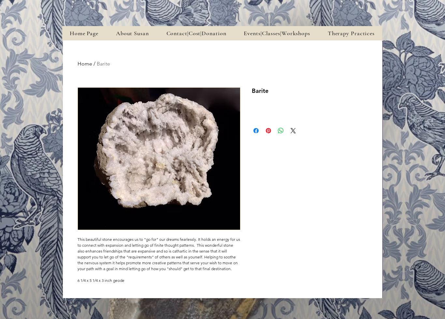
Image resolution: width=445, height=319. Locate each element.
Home (85, 64)
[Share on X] (293, 131)
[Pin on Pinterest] (268, 131)
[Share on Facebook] (256, 131)
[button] (276, 33)
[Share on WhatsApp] (281, 131)
